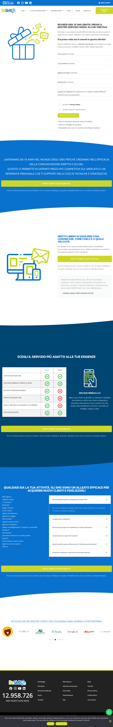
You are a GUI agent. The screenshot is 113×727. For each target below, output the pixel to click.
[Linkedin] (30, 3)
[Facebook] (18, 3)
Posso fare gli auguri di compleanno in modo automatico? (72, 527)
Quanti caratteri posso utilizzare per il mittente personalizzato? (74, 544)
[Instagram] (22, 3)
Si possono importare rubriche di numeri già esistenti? (71, 552)
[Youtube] (26, 3)
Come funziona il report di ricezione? (65, 536)
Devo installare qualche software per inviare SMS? (69, 499)
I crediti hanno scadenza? (61, 519)
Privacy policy (61, 724)
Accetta (50, 724)
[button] (80, 499)
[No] (110, 721)
